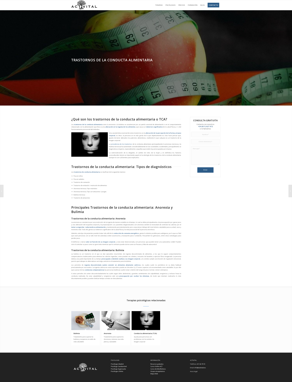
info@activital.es (200, 368)
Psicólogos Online (117, 371)
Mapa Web (154, 374)
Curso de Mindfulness (158, 369)
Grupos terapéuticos (157, 371)
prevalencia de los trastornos (121, 144)
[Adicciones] (2, 191)
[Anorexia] (290, 191)
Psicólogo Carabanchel (119, 366)
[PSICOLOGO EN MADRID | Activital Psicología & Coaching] (84, 5)
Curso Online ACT (156, 366)
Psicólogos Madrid (117, 364)
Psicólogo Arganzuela (118, 369)
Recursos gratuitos (156, 364)
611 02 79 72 (201, 364)
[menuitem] (159, 5)
